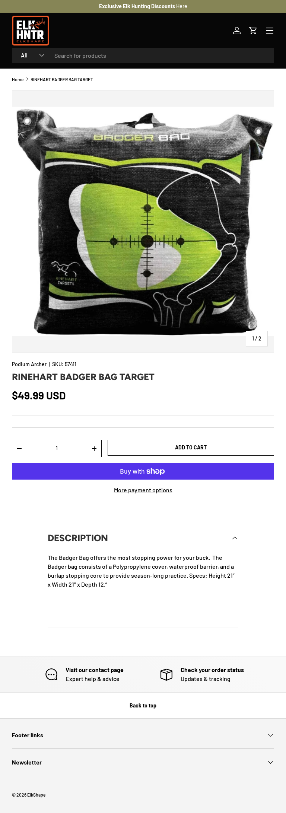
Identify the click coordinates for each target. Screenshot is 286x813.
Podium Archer (29, 364)
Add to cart (191, 447)
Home (17, 79)
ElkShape (36, 794)
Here (181, 6)
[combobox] (143, 55)
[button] (253, 30)
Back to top (143, 705)
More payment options (143, 489)
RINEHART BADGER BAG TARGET (62, 79)
